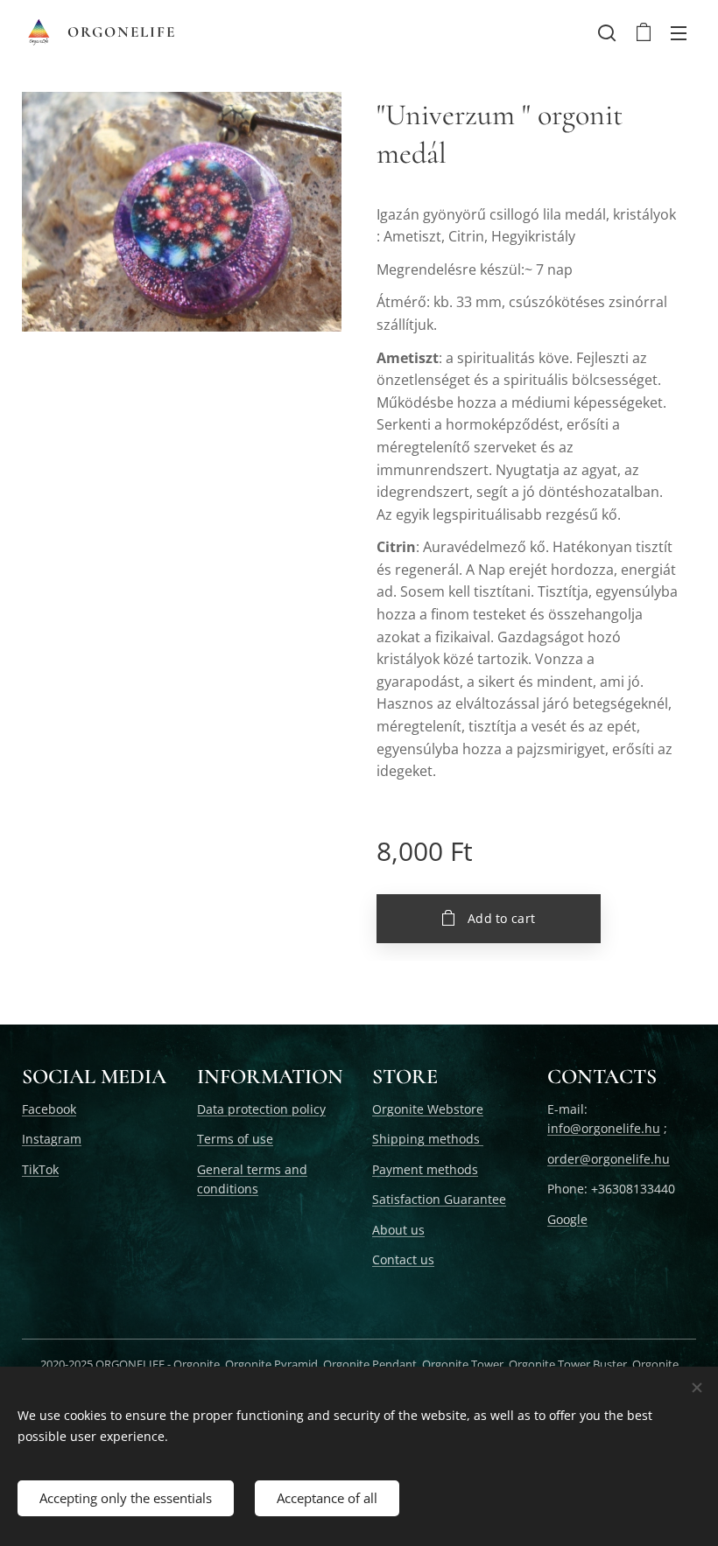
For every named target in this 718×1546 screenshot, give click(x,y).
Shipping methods (427, 1138)
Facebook (49, 1109)
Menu (678, 32)
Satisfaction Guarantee (439, 1199)
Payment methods (425, 1169)
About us (398, 1229)
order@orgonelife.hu (608, 1159)
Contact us (403, 1259)
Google (567, 1219)
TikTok (40, 1169)
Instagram (51, 1138)
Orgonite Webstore (427, 1109)
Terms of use (235, 1138)
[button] (607, 32)
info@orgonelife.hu (603, 1128)
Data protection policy (261, 1109)
